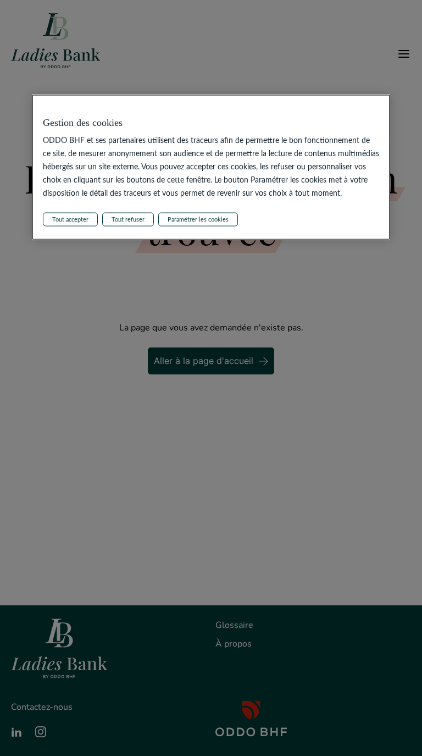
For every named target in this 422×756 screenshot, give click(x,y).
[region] (211, 167)
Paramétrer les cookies (198, 219)
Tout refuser (128, 219)
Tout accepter (70, 219)
